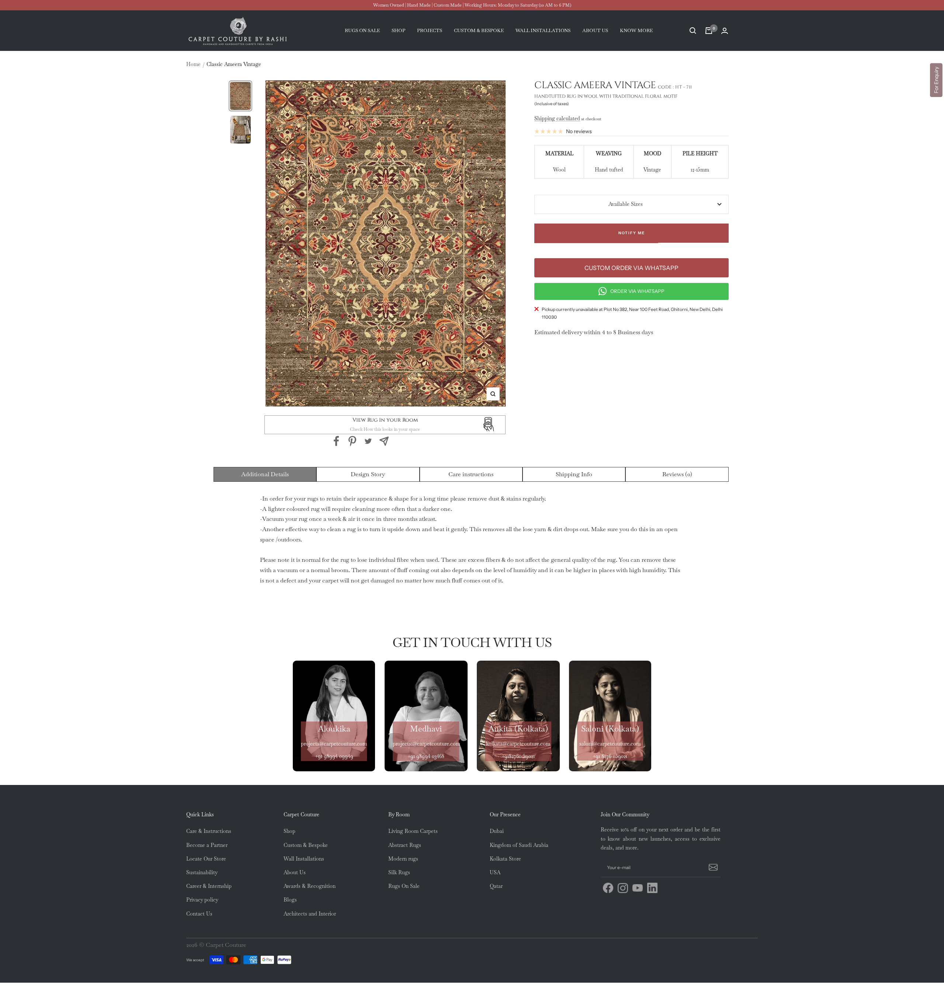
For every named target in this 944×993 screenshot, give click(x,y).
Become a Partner (207, 845)
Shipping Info (574, 474)
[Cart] (708, 30)
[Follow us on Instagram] (622, 887)
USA (495, 872)
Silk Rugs (399, 872)
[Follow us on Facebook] (608, 887)
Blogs (290, 899)
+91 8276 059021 (610, 756)
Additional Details (265, 474)
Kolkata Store (505, 858)
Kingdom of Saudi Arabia (519, 845)
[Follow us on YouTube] (637, 887)
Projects (429, 30)
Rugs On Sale (404, 886)
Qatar (496, 886)
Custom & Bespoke (306, 845)
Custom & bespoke (479, 30)
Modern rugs (403, 858)
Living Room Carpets (413, 831)
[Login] (724, 31)
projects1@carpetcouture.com (426, 743)
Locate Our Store (206, 858)
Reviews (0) (677, 474)
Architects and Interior (310, 913)
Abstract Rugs (404, 845)
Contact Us (199, 913)
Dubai (497, 831)
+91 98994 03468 (425, 756)
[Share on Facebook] (336, 441)
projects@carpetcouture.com (334, 743)
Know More (636, 30)
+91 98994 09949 (334, 756)
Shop (398, 30)
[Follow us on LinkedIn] (652, 887)
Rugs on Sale (362, 30)
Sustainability (202, 872)
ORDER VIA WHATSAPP (637, 291)
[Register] (712, 867)
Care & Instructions (208, 831)
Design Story (368, 474)
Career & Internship (209, 886)
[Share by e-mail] (384, 441)
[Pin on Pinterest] (352, 441)
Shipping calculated (557, 118)
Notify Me (631, 233)
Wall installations (543, 30)
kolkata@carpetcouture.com (518, 743)
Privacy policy (202, 899)
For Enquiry (936, 80)
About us (595, 30)
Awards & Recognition (310, 886)
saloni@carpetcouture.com (610, 743)
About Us (295, 872)
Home (193, 64)
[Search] (693, 30)
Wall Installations (304, 858)
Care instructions (470, 474)
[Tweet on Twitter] (368, 441)
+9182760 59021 (518, 756)
